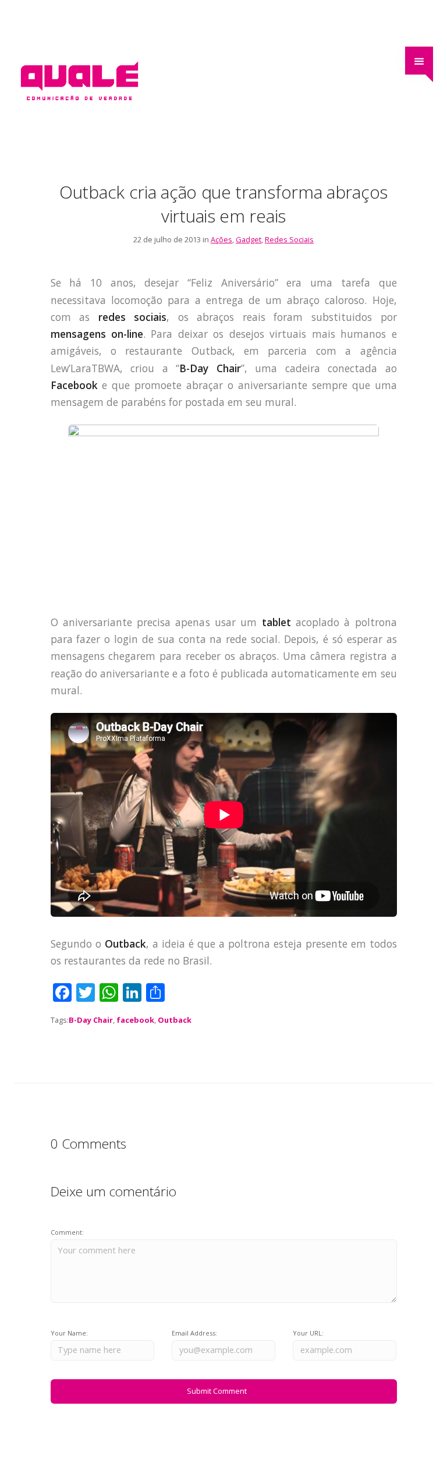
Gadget (248, 239)
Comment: (67, 1232)
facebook (135, 1020)
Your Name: (69, 1333)
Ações (221, 239)
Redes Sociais (289, 239)
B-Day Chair (91, 1020)
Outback (174, 1020)
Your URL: (308, 1333)
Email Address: (194, 1333)
